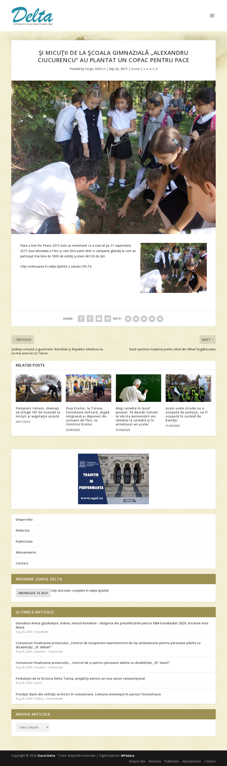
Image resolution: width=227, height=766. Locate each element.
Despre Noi (24, 519)
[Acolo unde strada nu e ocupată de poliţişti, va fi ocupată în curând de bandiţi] (188, 388)
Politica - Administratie (49, 699)
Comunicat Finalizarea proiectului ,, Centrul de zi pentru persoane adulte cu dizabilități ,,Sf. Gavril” (93, 663)
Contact (22, 563)
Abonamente (26, 552)
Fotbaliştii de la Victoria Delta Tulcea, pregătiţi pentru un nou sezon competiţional (80, 678)
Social (135, 69)
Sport (38, 683)
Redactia (22, 530)
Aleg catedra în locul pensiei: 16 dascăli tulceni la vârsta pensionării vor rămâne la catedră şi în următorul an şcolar (137, 416)
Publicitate (24, 541)
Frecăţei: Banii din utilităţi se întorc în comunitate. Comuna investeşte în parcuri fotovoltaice (88, 694)
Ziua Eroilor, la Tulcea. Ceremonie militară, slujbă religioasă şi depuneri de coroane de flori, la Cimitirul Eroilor (88, 416)
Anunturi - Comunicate (49, 651)
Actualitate (41, 632)
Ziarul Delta (46, 756)
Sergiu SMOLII (95, 69)
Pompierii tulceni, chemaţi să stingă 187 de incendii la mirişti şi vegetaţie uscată (38, 412)
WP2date (127, 756)
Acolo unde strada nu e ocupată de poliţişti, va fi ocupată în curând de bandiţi (187, 414)
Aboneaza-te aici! (33, 593)
